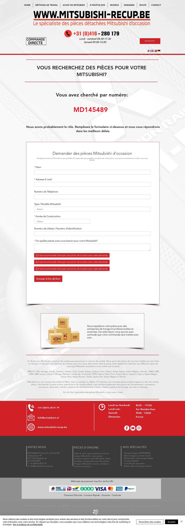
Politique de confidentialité (148, 505)
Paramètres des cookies (150, 521)
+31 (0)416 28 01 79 (48, 407)
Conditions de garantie (103, 505)
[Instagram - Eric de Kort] (138, 428)
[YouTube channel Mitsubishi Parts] (132, 428)
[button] (114, 5)
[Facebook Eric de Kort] (126, 428)
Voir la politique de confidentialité (28, 524)
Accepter (172, 521)
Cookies (130, 505)
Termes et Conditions (81, 505)
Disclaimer (120, 505)
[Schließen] (181, 522)
